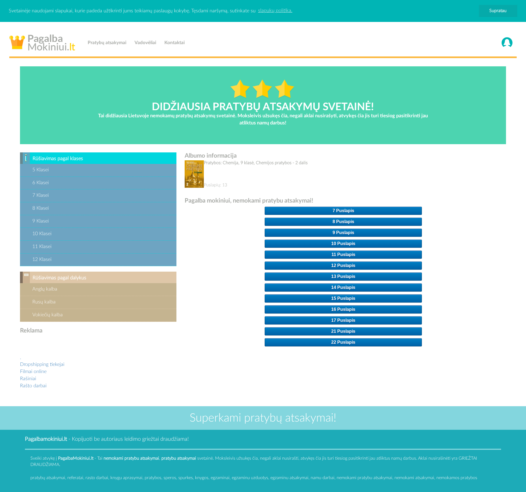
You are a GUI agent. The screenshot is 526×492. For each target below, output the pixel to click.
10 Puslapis (343, 243)
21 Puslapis (343, 331)
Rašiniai (28, 378)
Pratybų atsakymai (107, 42)
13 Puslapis (343, 276)
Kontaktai (174, 42)
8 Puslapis (343, 221)
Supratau (498, 10)
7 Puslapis (343, 210)
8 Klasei (40, 208)
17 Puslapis (343, 320)
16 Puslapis (343, 309)
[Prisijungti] (507, 43)
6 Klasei (40, 182)
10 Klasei (42, 233)
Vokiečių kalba (47, 314)
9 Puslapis (343, 232)
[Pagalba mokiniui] (42, 41)
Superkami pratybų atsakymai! (263, 418)
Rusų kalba (44, 302)
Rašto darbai (33, 385)
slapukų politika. (275, 10)
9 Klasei (40, 221)
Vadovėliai (145, 42)
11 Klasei (42, 246)
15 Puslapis (343, 298)
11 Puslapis (343, 254)
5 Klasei (40, 169)
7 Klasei (40, 195)
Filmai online (33, 371)
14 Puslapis (343, 287)
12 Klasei (42, 259)
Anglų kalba (44, 289)
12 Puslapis (343, 265)
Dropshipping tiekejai (42, 364)
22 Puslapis (343, 342)
